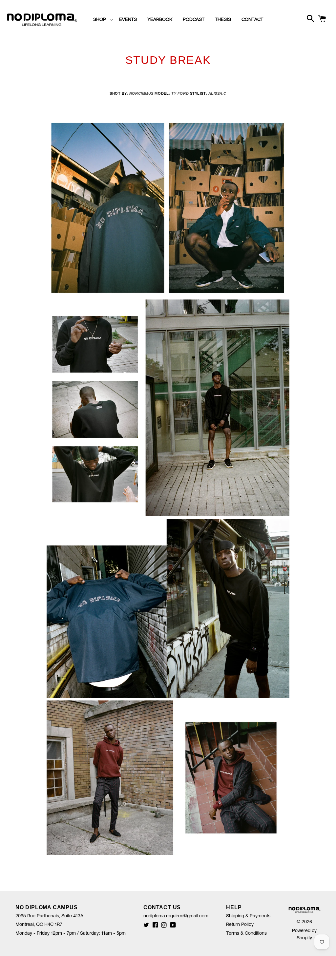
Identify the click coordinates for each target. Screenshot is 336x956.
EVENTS (128, 19)
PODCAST (193, 19)
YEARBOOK (159, 19)
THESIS (223, 19)
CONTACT (252, 19)
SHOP (99, 19)
